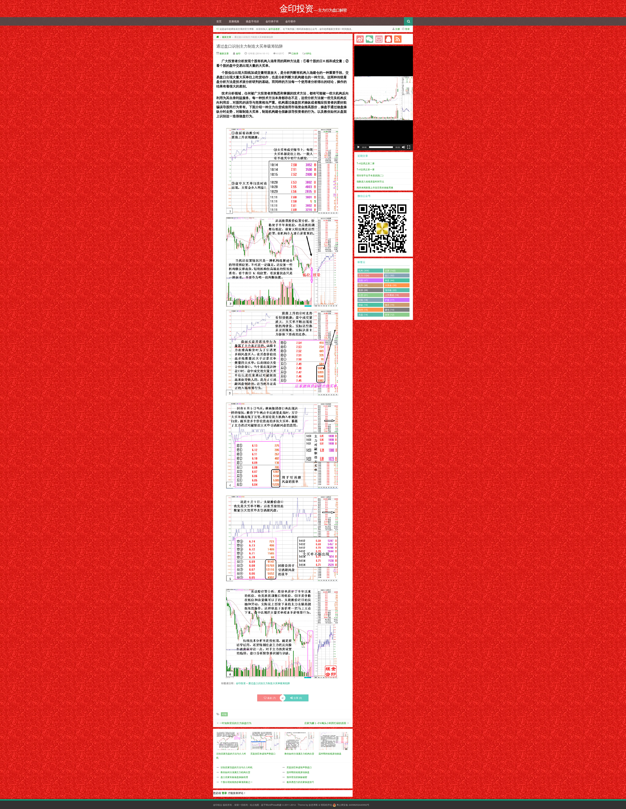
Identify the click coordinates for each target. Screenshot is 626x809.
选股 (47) (363, 280)
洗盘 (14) (363, 314)
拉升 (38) (363, 285)
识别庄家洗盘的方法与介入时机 (237, 767)
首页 (219, 21)
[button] (383, 98)
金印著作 (290, 21)
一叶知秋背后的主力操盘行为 (235, 723)
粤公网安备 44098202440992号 (353, 804)
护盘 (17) (389, 299)
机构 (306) (363, 270)
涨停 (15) (363, 309)
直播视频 (234, 21)
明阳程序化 (326, 804)
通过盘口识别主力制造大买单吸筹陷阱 (249, 46)
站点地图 (254, 804)
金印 (238, 53)
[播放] (358, 147)
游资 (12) (389, 314)
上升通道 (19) (392, 295)
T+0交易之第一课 (365, 169)
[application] (383, 98)
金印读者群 (274, 29)
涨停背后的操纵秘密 (297, 777)
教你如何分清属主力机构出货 (235, 772)
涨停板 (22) (391, 290)
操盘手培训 (252, 21)
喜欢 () (271, 698)
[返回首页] (217, 37)
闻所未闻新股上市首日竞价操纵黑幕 (375, 187)
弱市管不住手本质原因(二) (370, 175)
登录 (407, 29)
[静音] (403, 147)
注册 (397, 29)
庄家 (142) (390, 270)
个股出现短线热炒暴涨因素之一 (237, 782)
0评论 (308, 53)
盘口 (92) (389, 275)
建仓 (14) (389, 309)
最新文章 (226, 37)
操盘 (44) (389, 280)
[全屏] (408, 147)
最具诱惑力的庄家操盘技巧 (300, 782)
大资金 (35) (391, 285)
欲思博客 (313, 804)
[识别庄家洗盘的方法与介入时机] (232, 740)
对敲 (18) (363, 299)
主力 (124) (363, 275)
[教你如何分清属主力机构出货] (300, 740)
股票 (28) (363, 290)
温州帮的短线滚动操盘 (298, 772)
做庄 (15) (389, 304)
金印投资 (241, 683)
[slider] (381, 147)
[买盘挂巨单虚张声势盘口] (266, 740)
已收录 (294, 53)
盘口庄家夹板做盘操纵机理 (234, 777)
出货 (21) (363, 295)
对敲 (224, 714)
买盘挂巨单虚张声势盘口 (299, 767)
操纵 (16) (363, 304)
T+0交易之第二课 (365, 163)
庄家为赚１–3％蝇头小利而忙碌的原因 (325, 723)
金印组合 (217, 804)
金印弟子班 (272, 21)
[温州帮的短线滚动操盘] (334, 740)
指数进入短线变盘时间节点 (370, 181)
